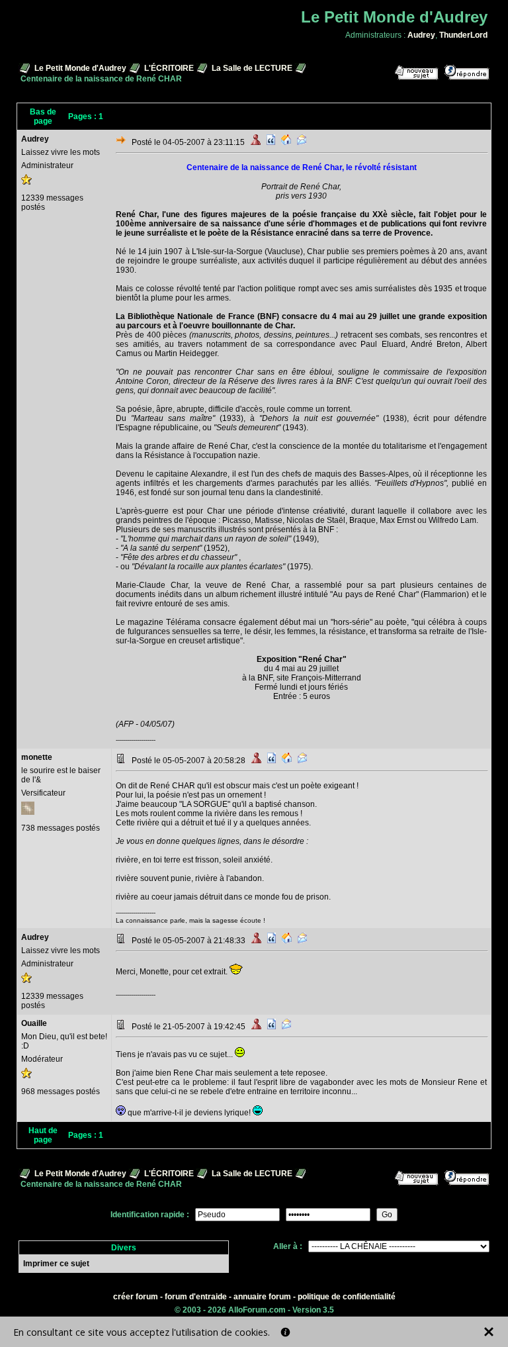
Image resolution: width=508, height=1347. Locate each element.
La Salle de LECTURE (252, 68)
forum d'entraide (196, 1296)
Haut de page (43, 1135)
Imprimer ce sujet (56, 1263)
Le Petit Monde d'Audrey (80, 68)
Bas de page (43, 116)
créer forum (135, 1296)
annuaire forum (262, 1296)
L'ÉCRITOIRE (169, 68)
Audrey (421, 35)
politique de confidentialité (347, 1296)
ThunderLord (463, 35)
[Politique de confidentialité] (285, 1332)
